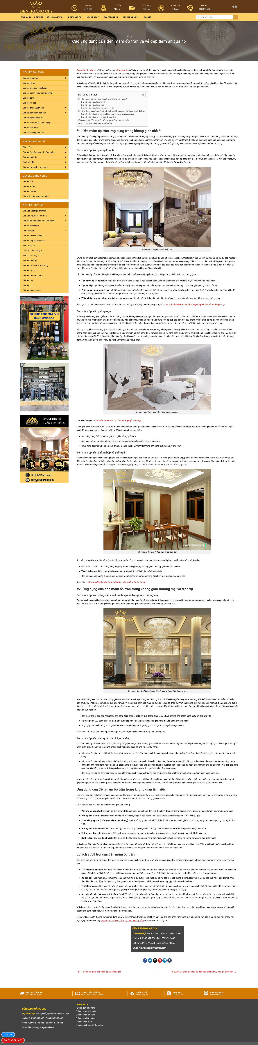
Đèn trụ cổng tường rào (33, 118)
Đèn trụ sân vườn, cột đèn (34, 113)
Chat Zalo (8, 1034)
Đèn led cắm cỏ (30, 98)
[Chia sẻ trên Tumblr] (169, 960)
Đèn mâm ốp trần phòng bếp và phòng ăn (97, 108)
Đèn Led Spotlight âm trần (34, 211)
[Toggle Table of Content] (142, 95)
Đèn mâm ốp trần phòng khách (93, 102)
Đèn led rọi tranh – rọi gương (35, 167)
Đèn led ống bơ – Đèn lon (34, 240)
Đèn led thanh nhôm (32, 290)
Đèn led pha (28, 181)
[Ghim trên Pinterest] (159, 960)
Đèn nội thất (93, 17)
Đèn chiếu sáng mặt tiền (33, 132)
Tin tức (129, 37)
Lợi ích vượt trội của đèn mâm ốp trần (95, 123)
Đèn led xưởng (29, 186)
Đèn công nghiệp (131, 17)
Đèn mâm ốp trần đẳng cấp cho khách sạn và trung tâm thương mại (107, 114)
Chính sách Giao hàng (85, 1014)
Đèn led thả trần (30, 157)
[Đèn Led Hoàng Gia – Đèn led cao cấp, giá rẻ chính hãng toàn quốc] (36, 6)
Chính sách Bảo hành (85, 1018)
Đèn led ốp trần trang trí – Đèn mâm (39, 152)
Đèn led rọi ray (29, 270)
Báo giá (147, 17)
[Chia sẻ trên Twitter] (150, 960)
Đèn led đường (29, 191)
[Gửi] (235, 17)
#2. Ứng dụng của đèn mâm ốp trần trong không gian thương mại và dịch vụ (111, 111)
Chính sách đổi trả (84, 1021)
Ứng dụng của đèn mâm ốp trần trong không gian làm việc (103, 120)
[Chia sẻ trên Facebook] (145, 960)
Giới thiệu (38, 17)
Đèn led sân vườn (55, 17)
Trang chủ (26, 17)
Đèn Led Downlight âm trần (35, 216)
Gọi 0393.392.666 (13, 1040)
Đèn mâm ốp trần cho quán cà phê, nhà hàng (98, 117)
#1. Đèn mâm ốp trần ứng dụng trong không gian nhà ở (102, 99)
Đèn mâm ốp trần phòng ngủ (92, 105)
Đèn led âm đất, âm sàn (33, 108)
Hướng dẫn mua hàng (85, 1008)
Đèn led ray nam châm (33, 275)
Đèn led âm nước (30, 78)
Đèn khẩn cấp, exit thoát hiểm (36, 196)
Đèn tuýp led (28, 230)
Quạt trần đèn (111, 17)
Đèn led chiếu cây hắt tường (35, 88)
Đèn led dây (28, 280)
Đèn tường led (29, 245)
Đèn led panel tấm (31, 226)
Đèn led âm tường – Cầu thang (36, 123)
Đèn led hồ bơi (29, 83)
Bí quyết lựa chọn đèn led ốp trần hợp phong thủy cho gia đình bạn (202, 971)
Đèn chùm (27, 147)
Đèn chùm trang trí (31, 255)
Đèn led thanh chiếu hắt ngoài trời (37, 93)
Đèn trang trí (74, 17)
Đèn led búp (28, 285)
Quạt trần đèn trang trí (32, 250)
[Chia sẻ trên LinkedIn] (164, 960)
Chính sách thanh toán (86, 1011)
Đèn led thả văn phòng (32, 235)
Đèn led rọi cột (29, 103)
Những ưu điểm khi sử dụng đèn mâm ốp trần (122, 920)
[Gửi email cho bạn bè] (155, 960)
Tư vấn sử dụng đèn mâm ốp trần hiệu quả (101, 971)
